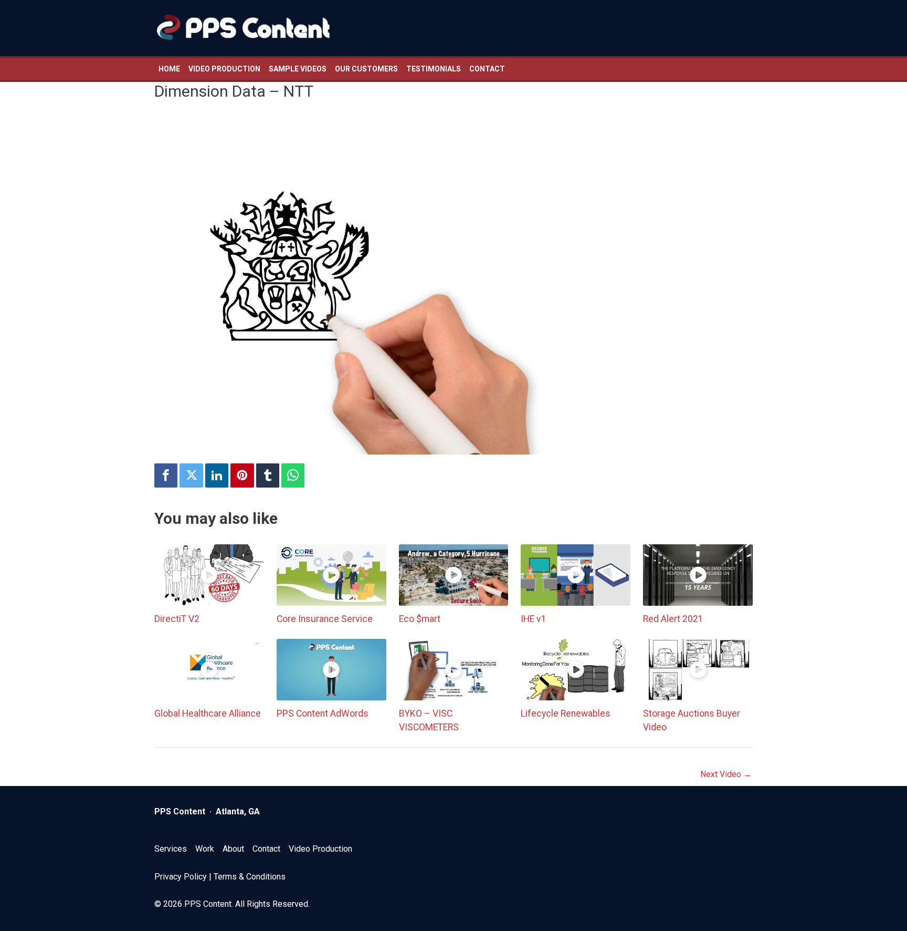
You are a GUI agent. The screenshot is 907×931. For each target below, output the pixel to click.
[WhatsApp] (292, 475)
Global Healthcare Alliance (207, 713)
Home (169, 69)
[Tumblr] (267, 475)
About (233, 849)
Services (170, 849)
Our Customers (366, 69)
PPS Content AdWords (322, 713)
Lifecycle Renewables (565, 713)
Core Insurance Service (325, 619)
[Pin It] (242, 475)
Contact (487, 69)
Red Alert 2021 (673, 619)
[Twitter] (191, 475)
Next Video (726, 774)
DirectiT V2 (176, 619)
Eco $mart (419, 619)
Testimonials (433, 69)
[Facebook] (165, 475)
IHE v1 (533, 619)
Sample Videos (297, 69)
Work (204, 849)
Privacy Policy (180, 877)
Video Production (224, 69)
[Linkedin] (216, 475)
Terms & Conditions (250, 877)
